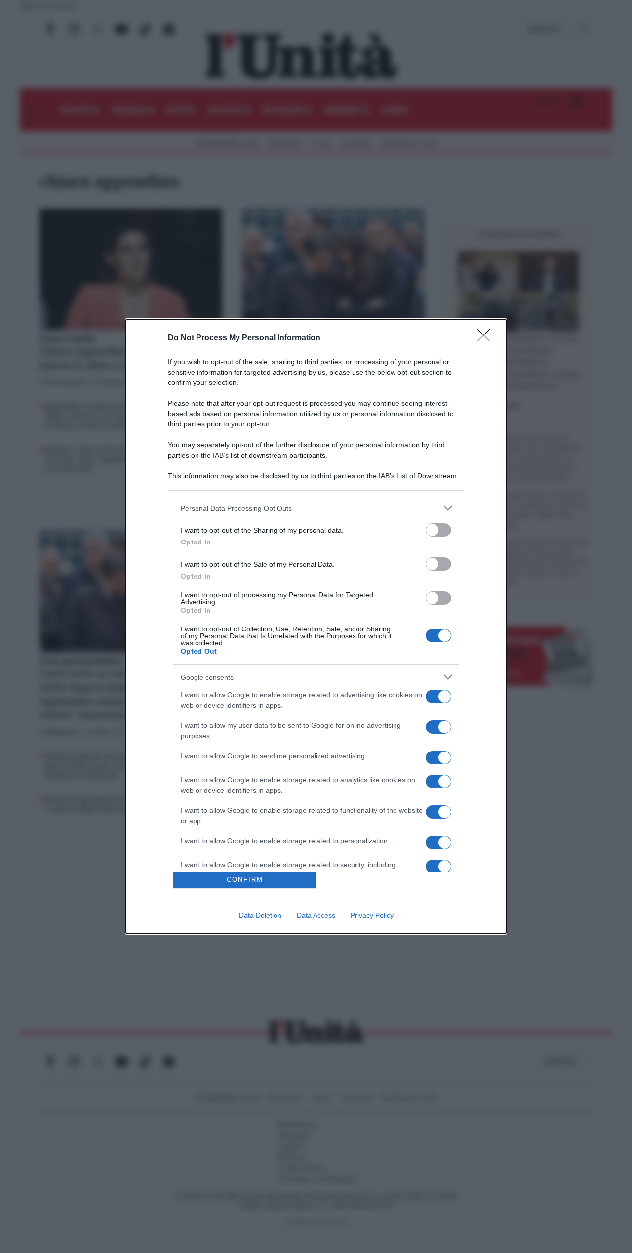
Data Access (316, 915)
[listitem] (316, 508)
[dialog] (316, 626)
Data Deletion (260, 915)
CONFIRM (245, 879)
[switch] (438, 530)
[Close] (486, 338)
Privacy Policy (372, 915)
